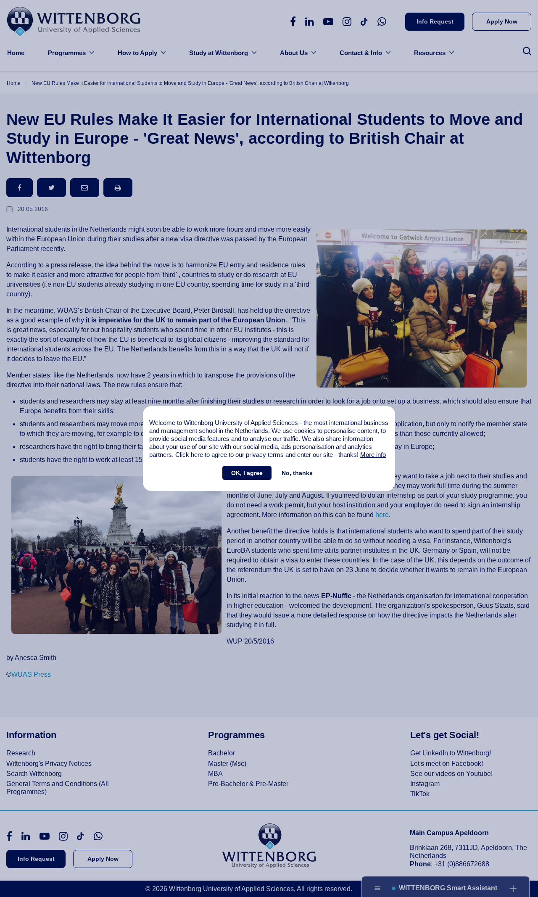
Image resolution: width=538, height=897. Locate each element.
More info (373, 454)
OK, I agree (247, 473)
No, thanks (297, 473)
